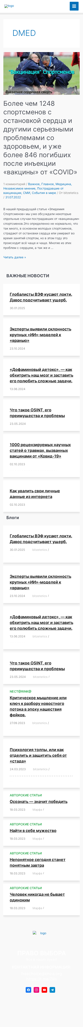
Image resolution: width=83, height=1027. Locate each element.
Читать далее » (14, 257)
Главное (47, 184)
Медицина (63, 184)
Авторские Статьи (26, 795)
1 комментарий (14, 184)
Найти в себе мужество (33, 830)
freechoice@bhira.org (41, 973)
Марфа (37, 809)
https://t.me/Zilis (41, 979)
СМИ (26, 193)
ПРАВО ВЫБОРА (38, 6)
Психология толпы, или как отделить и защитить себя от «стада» (38, 755)
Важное (34, 184)
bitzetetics (39, 549)
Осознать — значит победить (39, 801)
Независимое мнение (19, 188)
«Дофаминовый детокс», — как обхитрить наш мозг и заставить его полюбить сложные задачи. (41, 375)
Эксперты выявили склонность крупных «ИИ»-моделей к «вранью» (40, 335)
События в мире (44, 193)
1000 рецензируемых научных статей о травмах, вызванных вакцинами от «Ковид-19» (40, 450)
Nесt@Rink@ (20, 691)
